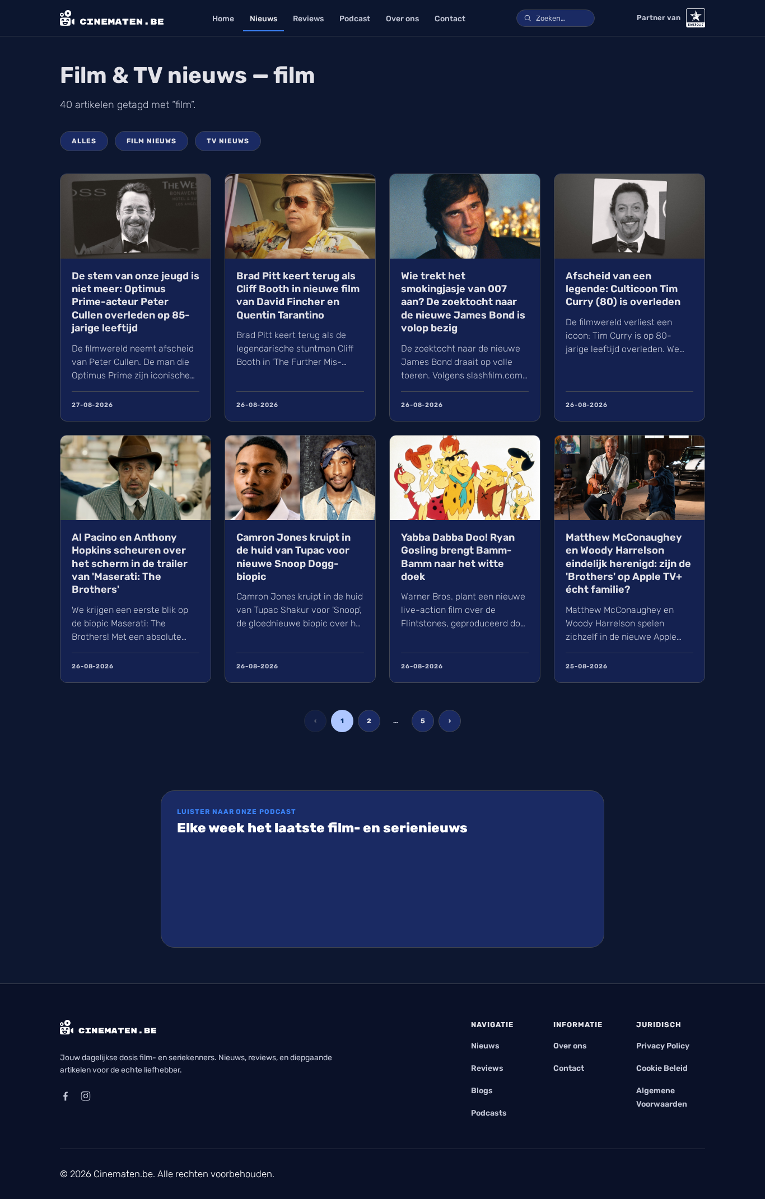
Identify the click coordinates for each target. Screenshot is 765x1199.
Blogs (482, 1090)
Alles (84, 141)
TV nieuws (228, 141)
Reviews (308, 19)
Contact (450, 19)
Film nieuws (152, 141)
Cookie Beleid (662, 1068)
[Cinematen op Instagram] (85, 1096)
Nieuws (263, 19)
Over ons (402, 19)
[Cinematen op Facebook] (65, 1096)
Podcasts (489, 1113)
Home (223, 19)
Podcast (354, 19)
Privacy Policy (662, 1046)
